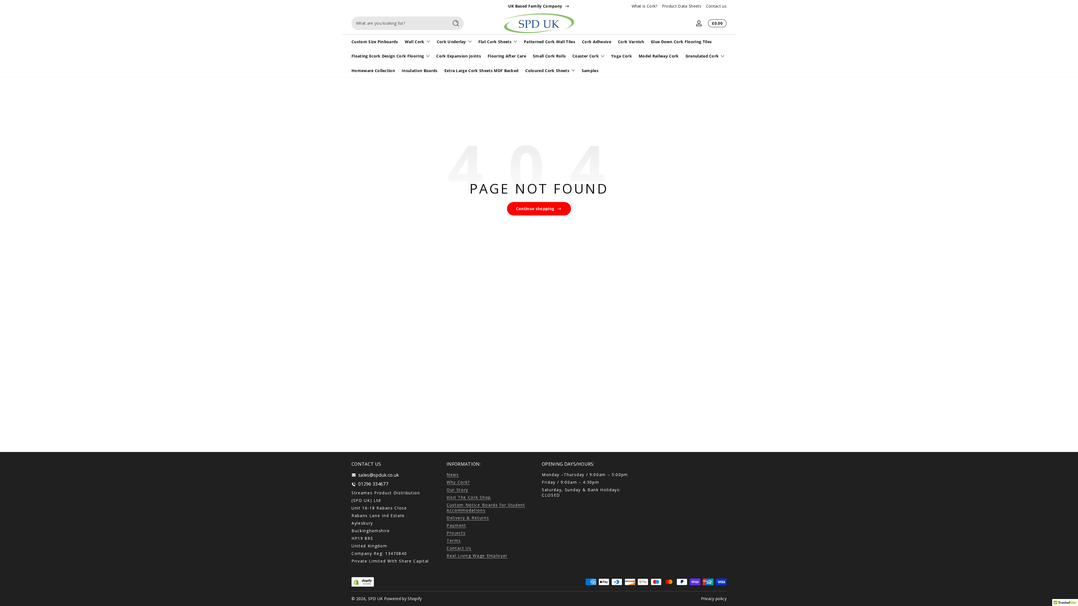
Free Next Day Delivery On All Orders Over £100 (535, 6)
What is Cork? (644, 6)
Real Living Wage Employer (477, 555)
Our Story (457, 489)
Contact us (716, 6)
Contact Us (459, 548)
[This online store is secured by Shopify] (362, 582)
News (453, 474)
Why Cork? (458, 482)
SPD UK (375, 598)
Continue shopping (535, 208)
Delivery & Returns (468, 517)
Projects (456, 533)
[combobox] (398, 23)
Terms (454, 540)
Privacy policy (714, 598)
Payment (456, 525)
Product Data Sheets (682, 6)
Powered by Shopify (403, 598)
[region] (539, 6)
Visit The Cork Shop (469, 497)
